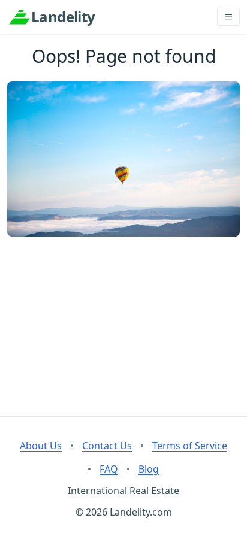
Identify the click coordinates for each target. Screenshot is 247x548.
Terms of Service (189, 445)
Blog (148, 469)
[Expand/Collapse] (228, 17)
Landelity (63, 16)
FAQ (109, 469)
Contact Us (107, 445)
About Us (41, 445)
